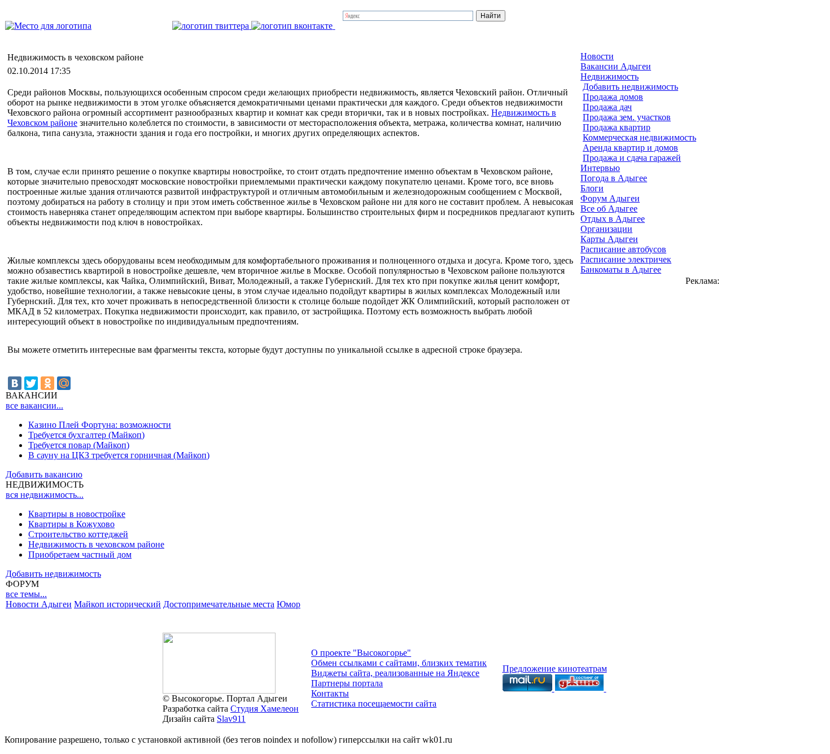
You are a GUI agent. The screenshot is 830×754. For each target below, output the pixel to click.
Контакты (330, 693)
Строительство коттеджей (78, 534)
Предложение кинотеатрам (555, 668)
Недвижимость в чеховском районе (96, 544)
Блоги (592, 188)
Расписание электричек (625, 259)
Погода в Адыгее (613, 178)
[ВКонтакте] (14, 383)
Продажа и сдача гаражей (632, 158)
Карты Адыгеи (609, 239)
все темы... (26, 594)
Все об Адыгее (608, 208)
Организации (606, 229)
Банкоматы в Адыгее (620, 269)
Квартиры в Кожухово (71, 524)
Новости (597, 56)
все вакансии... (34, 405)
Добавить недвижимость (53, 573)
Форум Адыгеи (610, 198)
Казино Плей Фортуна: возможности (99, 424)
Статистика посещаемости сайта (373, 703)
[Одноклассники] (47, 383)
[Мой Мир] (64, 383)
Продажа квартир (616, 127)
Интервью (600, 168)
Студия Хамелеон (264, 708)
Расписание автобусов (623, 249)
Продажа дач (607, 107)
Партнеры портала (347, 683)
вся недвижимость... (45, 494)
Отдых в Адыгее (612, 218)
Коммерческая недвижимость (639, 137)
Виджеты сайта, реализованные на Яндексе (395, 673)
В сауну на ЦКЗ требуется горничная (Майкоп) (118, 455)
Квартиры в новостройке (76, 514)
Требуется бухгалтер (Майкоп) (86, 435)
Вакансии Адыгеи (615, 66)
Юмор (288, 604)
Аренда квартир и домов (630, 147)
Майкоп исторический (117, 604)
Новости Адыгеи (39, 604)
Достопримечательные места (218, 604)
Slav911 (231, 719)
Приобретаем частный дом (80, 554)
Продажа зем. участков (627, 117)
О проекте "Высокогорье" (361, 652)
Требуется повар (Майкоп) (78, 445)
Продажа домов (613, 97)
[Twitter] (31, 383)
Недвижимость (609, 76)
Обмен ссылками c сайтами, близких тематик (399, 663)
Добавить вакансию (44, 474)
